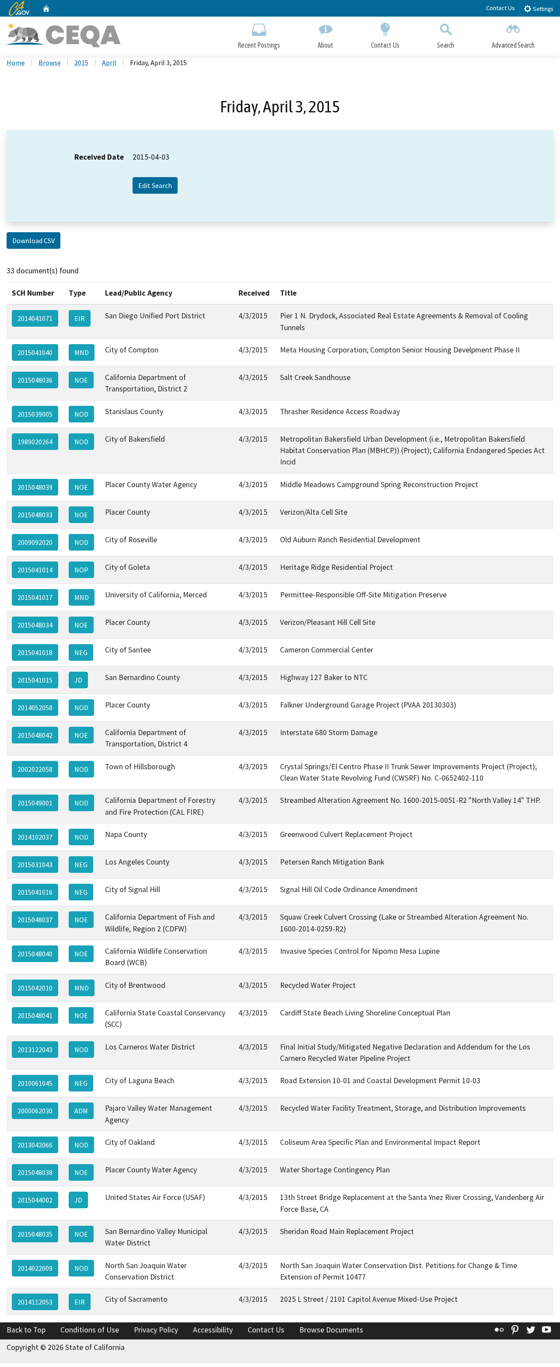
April (109, 62)
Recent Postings (259, 45)
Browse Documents (331, 1330)
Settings (542, 9)
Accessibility (213, 1330)
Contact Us (500, 8)
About (325, 45)
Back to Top (26, 1330)
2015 (81, 62)
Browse (49, 62)
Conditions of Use (89, 1330)
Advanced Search (513, 45)
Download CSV (33, 240)
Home (16, 62)
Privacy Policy (156, 1330)
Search (445, 45)
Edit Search (155, 185)
